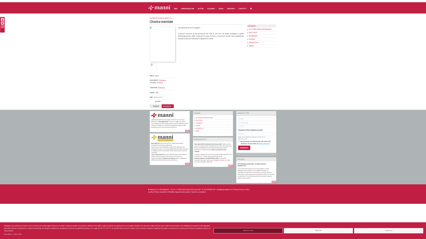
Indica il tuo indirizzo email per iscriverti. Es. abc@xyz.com (252, 138)
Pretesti (160, 83)
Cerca (221, 9)
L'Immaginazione (187, 9)
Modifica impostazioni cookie (179, 192)
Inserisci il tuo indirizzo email (250, 130)
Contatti (242, 9)
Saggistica (254, 42)
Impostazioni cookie (248, 230)
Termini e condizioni (198, 192)
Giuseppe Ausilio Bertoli (161, 18)
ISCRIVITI (244, 148)
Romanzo (162, 80)
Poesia (252, 39)
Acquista (167, 106)
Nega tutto (318, 230)
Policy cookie (18, 234)
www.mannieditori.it (255, 172)
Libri (175, 9)
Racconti (253, 33)
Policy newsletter (160, 192)
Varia (251, 46)
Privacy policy (8, 234)
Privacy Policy (238, 189)
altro (188, 165)
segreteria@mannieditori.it (218, 160)
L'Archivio (231, 9)
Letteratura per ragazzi (260, 29)
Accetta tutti (388, 230)
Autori (200, 9)
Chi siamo (211, 9)
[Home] (160, 5)
